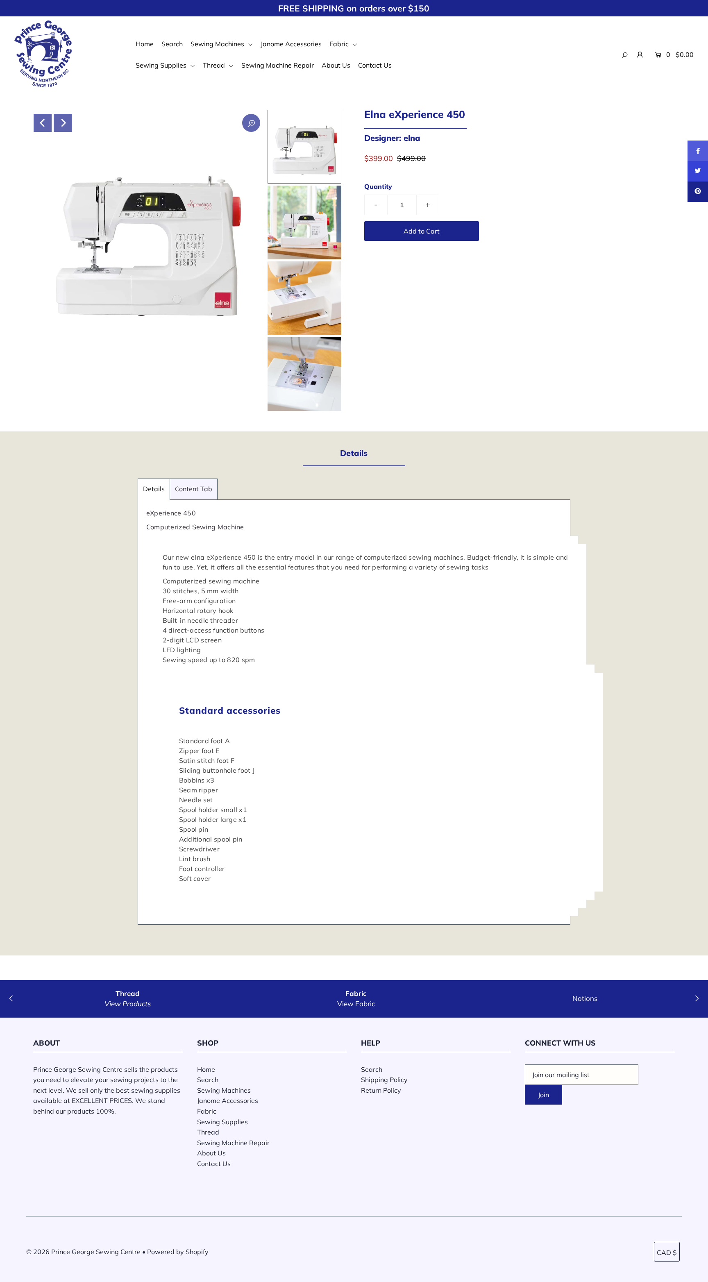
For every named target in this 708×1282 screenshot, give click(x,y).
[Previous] (43, 123)
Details (154, 489)
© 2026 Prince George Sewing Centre (83, 1252)
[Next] (63, 123)
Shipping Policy (384, 1080)
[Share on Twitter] (698, 171)
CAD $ (667, 1252)
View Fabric (356, 1003)
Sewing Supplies (162, 65)
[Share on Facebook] (698, 151)
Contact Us (375, 65)
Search (172, 44)
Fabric (339, 44)
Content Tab (193, 489)
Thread (215, 65)
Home (145, 44)
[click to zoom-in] (251, 123)
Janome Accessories (291, 44)
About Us (336, 65)
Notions (584, 998)
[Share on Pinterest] (698, 192)
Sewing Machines (218, 44)
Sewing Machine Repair (277, 65)
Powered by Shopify (178, 1252)
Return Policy (381, 1090)
